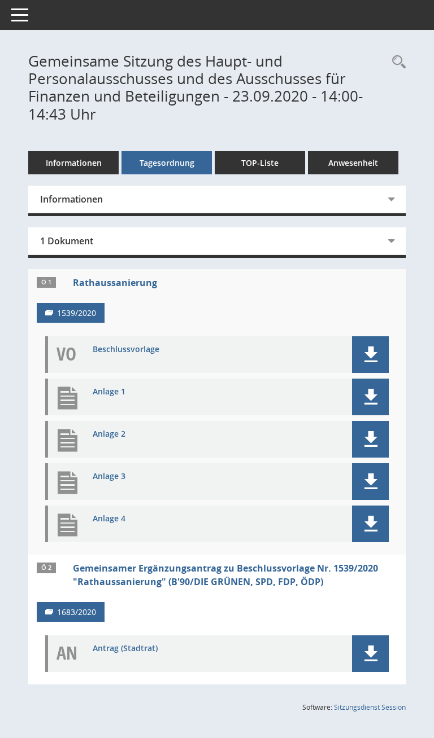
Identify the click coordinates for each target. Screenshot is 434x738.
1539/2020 (76, 313)
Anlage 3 (109, 476)
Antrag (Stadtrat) (125, 648)
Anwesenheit (353, 162)
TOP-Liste (260, 162)
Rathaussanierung (115, 282)
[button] (370, 354)
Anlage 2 (109, 434)
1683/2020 (76, 612)
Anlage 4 (109, 519)
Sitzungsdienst (370, 707)
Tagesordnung (167, 162)
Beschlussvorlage (126, 349)
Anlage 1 (109, 392)
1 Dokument (66, 241)
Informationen (74, 162)
